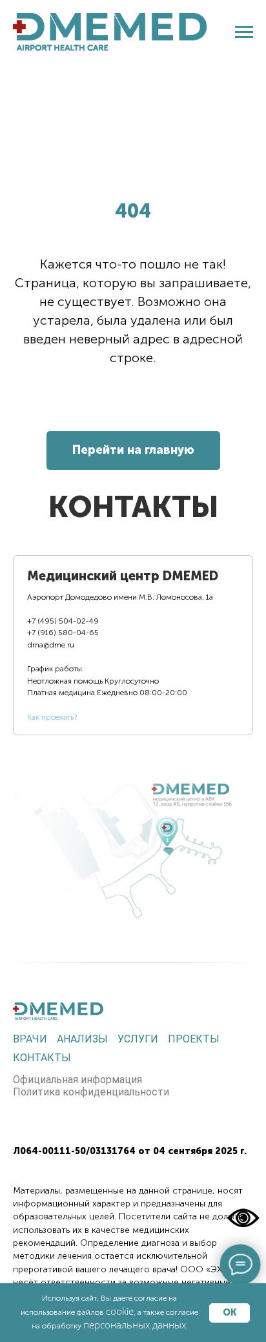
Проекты (194, 1039)
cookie (120, 1311)
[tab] (123, 645)
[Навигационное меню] (244, 32)
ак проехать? (54, 717)
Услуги (138, 1039)
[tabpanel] (133, 840)
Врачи (30, 1039)
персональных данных (134, 1324)
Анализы (82, 1039)
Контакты (42, 1058)
